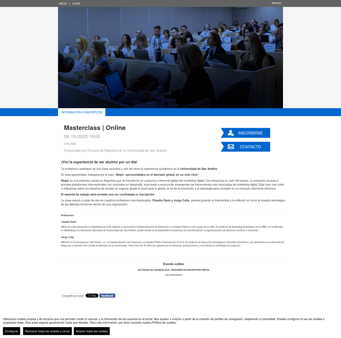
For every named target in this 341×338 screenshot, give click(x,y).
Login (76, 3)
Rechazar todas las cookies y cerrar (47, 331)
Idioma (276, 3)
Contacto (250, 146)
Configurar (11, 331)
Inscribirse (250, 133)
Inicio (63, 3)
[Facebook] (107, 295)
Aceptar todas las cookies (92, 331)
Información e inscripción (81, 112)
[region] (170, 324)
